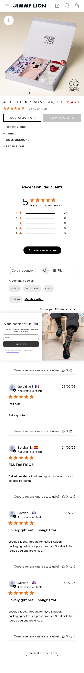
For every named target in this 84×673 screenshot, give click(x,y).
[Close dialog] (82, 314)
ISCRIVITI (20, 344)
